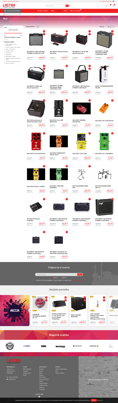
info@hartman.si (12, 379)
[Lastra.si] (15, 361)
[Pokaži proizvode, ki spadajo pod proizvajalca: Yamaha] (10, 346)
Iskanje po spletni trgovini (61, 369)
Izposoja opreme (27, 373)
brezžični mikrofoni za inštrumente (11, 45)
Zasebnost (41, 387)
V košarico (44, 34)
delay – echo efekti (10, 49)
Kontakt (24, 375)
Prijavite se (55, 277)
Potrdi (94, 400)
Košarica (41, 375)
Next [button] (107, 310)
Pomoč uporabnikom (44, 379)
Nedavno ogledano (60, 373)
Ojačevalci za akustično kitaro (13, 61)
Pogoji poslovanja (43, 383)
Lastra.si (6, 14)
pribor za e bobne (10, 63)
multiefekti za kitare (11, 56)
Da (6, 39)
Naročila (41, 371)
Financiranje (42, 389)
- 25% (34, 296)
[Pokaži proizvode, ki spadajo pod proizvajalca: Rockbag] (43, 346)
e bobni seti (8, 54)
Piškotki (41, 381)
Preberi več (100, 400)
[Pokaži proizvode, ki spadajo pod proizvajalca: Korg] (26, 346)
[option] (40, 310)
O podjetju (25, 371)
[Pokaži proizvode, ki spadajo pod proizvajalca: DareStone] (94, 346)
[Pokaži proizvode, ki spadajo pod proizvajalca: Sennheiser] (60, 346)
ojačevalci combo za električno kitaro (13, 59)
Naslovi (41, 373)
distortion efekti (9, 51)
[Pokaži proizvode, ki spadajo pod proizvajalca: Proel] (77, 346)
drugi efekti (8, 52)
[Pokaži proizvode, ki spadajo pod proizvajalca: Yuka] (111, 346)
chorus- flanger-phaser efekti (13, 47)
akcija (34, 310)
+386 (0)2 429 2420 (105, 1)
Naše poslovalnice (27, 369)
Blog (57, 371)
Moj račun (41, 369)
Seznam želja (42, 377)
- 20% (91, 296)
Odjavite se (64, 277)
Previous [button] (30, 310)
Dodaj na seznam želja (44, 31)
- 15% (53, 296)
